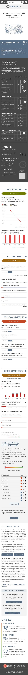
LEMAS (25, 306)
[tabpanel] (14, 604)
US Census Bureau (23, 227)
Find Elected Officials (12, 613)
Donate (9, 666)
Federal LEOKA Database (21, 247)
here (23, 546)
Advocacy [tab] (5, 590)
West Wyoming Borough (10, 43)
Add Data (10, 331)
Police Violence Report (22, 275)
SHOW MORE (14, 504)
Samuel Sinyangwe (12, 551)
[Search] (21, 2)
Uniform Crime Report (11, 305)
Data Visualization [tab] (20, 590)
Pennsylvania (13, 7)
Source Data (19, 554)
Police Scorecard (4, 2)
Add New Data (14, 517)
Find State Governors (14, 602)
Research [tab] (11, 590)
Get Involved (21, 666)
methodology (7, 554)
